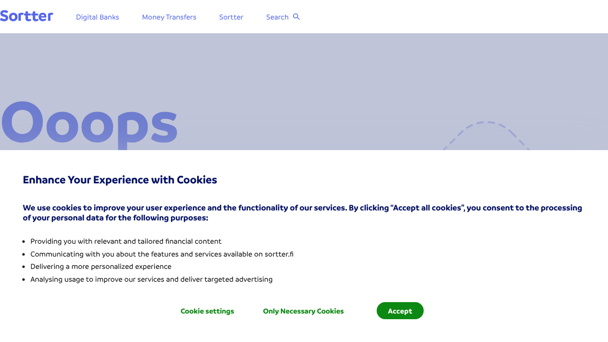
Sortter (231, 16)
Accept (400, 310)
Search (277, 16)
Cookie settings (207, 310)
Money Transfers (169, 16)
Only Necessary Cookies (303, 310)
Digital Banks (97, 16)
